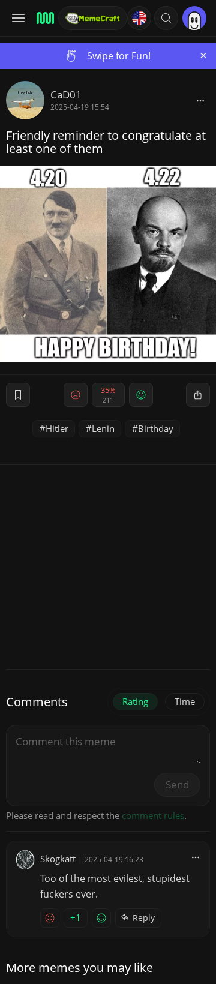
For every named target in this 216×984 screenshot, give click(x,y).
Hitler (57, 428)
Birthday (155, 428)
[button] (166, 18)
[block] (200, 100)
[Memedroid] (43, 18)
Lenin (103, 428)
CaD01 (66, 94)
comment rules (153, 815)
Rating (135, 701)
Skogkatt (58, 859)
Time (185, 701)
